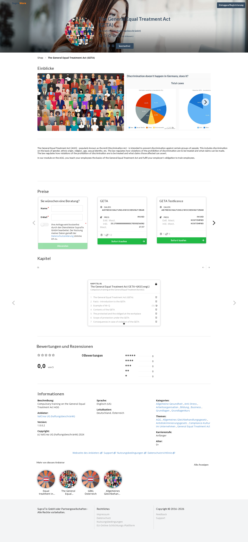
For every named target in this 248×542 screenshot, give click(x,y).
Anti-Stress (190, 403)
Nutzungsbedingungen (130, 452)
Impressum (103, 514)
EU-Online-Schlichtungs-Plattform (116, 525)
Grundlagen (163, 410)
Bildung (185, 407)
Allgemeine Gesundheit (169, 403)
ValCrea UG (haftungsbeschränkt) (56, 416)
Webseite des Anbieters (86, 452)
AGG (159, 419)
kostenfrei (124, 46)
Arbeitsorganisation (167, 407)
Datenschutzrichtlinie (160, 452)
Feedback (161, 514)
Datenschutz (104, 518)
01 (38, 267)
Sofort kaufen (119, 241)
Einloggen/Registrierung (231, 5)
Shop (40, 57)
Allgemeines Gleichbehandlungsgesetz (185, 419)
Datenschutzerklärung (62, 235)
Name (44, 208)
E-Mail (44, 217)
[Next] (205, 102)
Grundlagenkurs (180, 410)
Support (109, 452)
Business (196, 407)
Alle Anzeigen (201, 464)
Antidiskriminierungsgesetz (172, 423)
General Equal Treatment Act (193, 426)
